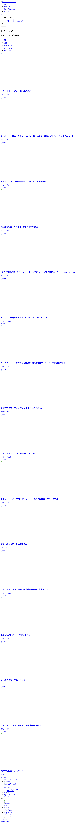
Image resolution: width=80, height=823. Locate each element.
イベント (6, 40)
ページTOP (4, 820)
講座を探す (7, 8)
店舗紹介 (6, 44)
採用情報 (6, 807)
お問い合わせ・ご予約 (7, 14)
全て (5, 39)
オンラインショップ (9, 794)
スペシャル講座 (8, 45)
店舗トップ (7, 5)
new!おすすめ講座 (9, 50)
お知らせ (6, 42)
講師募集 (6, 809)
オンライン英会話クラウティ (15, 20)
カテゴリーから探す (12, 789)
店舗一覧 (6, 792)
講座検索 (5, 821)
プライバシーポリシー (10, 812)
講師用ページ (7, 814)
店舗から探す (10, 791)
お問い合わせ (7, 796)
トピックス (7, 6)
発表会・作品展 (8, 48)
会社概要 (6, 806)
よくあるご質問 (8, 810)
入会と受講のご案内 (9, 9)
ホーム (6, 23)
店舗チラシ (7, 11)
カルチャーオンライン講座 (14, 21)
